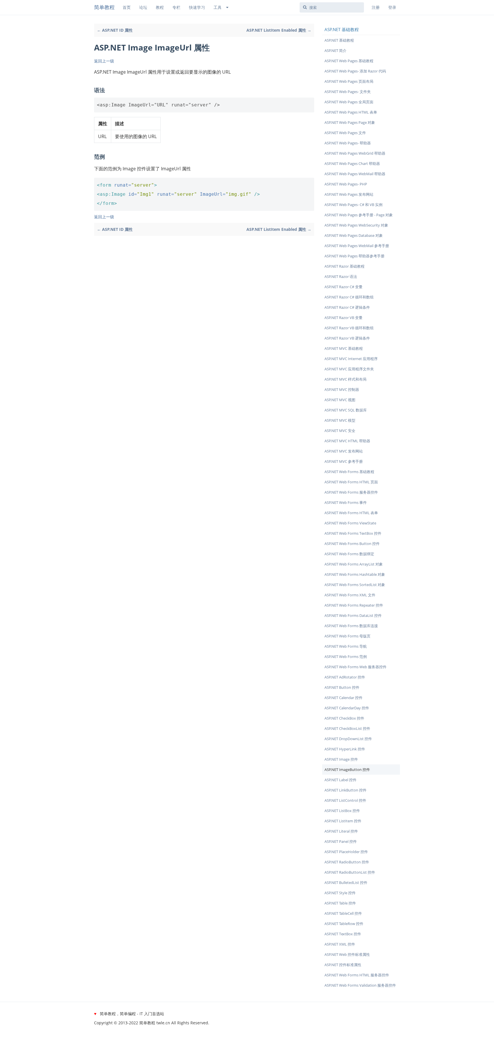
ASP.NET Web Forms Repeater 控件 (353, 605)
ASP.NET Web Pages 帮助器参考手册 (354, 256)
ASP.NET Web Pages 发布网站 (348, 194)
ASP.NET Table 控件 (340, 903)
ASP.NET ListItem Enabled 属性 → (278, 30)
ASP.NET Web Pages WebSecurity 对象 (356, 225)
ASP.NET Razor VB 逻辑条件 (347, 338)
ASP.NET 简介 (335, 50)
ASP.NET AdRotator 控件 (344, 677)
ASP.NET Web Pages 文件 (345, 132)
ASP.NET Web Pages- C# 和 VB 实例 (353, 204)
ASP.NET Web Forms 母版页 (347, 636)
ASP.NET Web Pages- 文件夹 (347, 91)
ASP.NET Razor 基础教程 (344, 266)
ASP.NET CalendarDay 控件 (346, 707)
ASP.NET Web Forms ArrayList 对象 (353, 564)
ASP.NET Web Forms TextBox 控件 (352, 533)
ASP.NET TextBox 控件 (342, 933)
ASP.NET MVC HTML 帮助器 (347, 440)
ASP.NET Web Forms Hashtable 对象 (354, 574)
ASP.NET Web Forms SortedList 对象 (354, 584)
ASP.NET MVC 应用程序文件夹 (349, 368)
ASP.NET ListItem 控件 (342, 820)
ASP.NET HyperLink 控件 (344, 749)
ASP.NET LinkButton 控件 (345, 790)
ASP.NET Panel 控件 (340, 841)
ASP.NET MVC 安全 (339, 430)
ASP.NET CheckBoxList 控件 (347, 728)
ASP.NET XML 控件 (339, 944)
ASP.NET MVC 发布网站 (343, 451)
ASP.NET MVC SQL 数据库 (345, 410)
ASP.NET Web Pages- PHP (345, 184)
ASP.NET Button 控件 (341, 687)
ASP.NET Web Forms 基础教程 (349, 471)
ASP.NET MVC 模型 (339, 420)
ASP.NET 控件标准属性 (342, 964)
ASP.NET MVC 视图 (339, 399)
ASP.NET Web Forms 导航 (345, 646)
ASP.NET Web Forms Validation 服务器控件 (360, 985)
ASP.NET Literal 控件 (341, 831)
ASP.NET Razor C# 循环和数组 (349, 297)
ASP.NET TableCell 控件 (343, 913)
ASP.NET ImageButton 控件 (347, 769)
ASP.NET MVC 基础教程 (343, 348)
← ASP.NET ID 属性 (115, 30)
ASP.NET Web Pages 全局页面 (348, 101)
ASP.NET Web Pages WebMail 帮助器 (354, 173)
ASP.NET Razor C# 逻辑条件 (347, 307)
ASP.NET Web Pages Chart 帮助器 (352, 163)
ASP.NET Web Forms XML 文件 (349, 594)
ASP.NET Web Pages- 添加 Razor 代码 (355, 71)
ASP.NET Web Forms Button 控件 (352, 543)
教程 (160, 7)
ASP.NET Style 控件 (340, 892)
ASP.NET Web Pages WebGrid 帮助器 (354, 153)
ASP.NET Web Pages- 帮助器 (347, 143)
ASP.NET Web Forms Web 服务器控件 (355, 666)
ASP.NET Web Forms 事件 (345, 502)
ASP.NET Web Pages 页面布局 (348, 81)
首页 (127, 7)
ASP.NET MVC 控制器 (341, 389)
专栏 (176, 7)
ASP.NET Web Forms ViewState (350, 523)
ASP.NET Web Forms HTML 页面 (351, 481)
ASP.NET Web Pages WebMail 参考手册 (356, 245)
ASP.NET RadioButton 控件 (346, 862)
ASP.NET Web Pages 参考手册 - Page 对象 (358, 214)
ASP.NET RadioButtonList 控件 (349, 872)
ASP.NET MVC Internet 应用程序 (351, 358)
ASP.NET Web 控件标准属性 (347, 954)
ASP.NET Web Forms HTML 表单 (351, 512)
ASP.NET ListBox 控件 (342, 810)
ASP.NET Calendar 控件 (343, 697)
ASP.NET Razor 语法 (340, 276)
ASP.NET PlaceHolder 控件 (346, 851)
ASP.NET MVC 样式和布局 (345, 379)
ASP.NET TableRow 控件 (343, 923)
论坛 (143, 7)
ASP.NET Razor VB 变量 (343, 317)
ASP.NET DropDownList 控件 (348, 738)
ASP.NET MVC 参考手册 (343, 461)
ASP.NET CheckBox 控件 (344, 718)
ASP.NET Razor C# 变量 (343, 286)
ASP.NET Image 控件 (341, 759)
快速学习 (197, 7)
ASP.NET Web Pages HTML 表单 (350, 112)
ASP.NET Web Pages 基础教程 (348, 60)
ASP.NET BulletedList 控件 (345, 882)
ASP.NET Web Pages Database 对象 (353, 235)
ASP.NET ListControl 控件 (345, 800)
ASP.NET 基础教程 (339, 40)
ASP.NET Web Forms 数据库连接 (351, 625)
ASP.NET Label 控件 (340, 779)
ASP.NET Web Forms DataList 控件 (353, 615)
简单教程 (104, 7)
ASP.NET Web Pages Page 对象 (349, 122)
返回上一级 (104, 61)
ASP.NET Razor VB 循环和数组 (349, 327)
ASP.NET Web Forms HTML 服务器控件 (356, 975)
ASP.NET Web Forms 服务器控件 (351, 492)
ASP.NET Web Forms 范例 (345, 656)
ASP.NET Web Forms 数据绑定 (349, 553)
